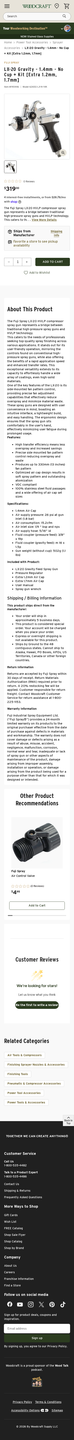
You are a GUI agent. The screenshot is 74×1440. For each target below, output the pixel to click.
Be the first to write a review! (37, 1005)
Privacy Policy (57, 1346)
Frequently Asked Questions (23, 1197)
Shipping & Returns (17, 1190)
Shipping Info (56, 233)
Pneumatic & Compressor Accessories (34, 1083)
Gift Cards (11, 1215)
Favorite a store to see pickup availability (35, 243)
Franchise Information (19, 1278)
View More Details (44, 219)
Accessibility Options (25, 1410)
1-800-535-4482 (15, 1165)
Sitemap (57, 1410)
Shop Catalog (13, 1241)
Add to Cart (37, 905)
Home (8, 42)
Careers (9, 1272)
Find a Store (12, 1285)
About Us (10, 1265)
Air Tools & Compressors (24, 1055)
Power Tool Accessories (32, 42)
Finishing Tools (17, 1074)
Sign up (37, 1338)
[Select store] (58, 5)
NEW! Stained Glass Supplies (37, 36)
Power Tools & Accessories (26, 1102)
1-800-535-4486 (15, 1176)
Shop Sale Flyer (14, 1234)
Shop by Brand (14, 1248)
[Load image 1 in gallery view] (10, 167)
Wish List (10, 1221)
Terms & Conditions (48, 1402)
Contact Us (11, 1184)
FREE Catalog (13, 1228)
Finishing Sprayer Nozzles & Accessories (36, 1064)
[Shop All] (7, 6)
